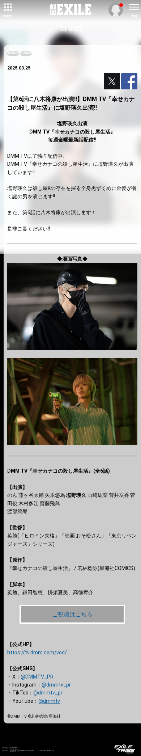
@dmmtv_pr (56, 685)
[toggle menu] (134, 7)
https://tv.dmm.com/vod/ (37, 652)
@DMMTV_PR (37, 677)
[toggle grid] (7, 7)
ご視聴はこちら (72, 614)
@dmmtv (49, 701)
